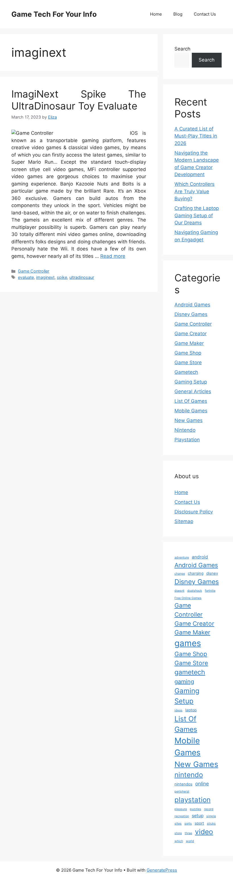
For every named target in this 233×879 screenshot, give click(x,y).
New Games (188, 420)
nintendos (183, 784)
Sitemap (183, 521)
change (179, 574)
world (190, 841)
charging (195, 573)
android (200, 557)
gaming (184, 681)
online (202, 784)
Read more (112, 256)
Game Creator (190, 333)
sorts (188, 823)
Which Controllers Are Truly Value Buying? (194, 191)
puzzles (195, 809)
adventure (181, 557)
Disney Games (190, 314)
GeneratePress (162, 870)
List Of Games (190, 401)
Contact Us (205, 14)
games (187, 643)
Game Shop (187, 353)
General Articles (192, 391)
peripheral (181, 791)
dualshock (194, 591)
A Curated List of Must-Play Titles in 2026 (195, 136)
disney (212, 573)
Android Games (192, 304)
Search (182, 49)
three (188, 833)
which (178, 841)
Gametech (186, 372)
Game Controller (33, 271)
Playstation (187, 439)
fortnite (210, 591)
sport (199, 823)
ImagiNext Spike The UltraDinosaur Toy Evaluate (78, 100)
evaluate (26, 277)
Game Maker (189, 343)
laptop (191, 710)
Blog (177, 14)
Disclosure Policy (193, 512)
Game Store (188, 362)
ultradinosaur (81, 277)
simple (211, 816)
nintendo (188, 775)
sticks (211, 823)
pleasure (180, 809)
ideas (178, 710)
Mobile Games (190, 411)
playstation (192, 800)
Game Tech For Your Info (54, 14)
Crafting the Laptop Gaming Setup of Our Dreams (196, 215)
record (208, 809)
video (204, 831)
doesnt (179, 591)
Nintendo (184, 430)
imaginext (45, 277)
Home (156, 14)
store (178, 833)
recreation (181, 816)
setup (197, 815)
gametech (189, 672)
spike (62, 277)
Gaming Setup (190, 382)
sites (178, 823)
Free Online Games (187, 598)
